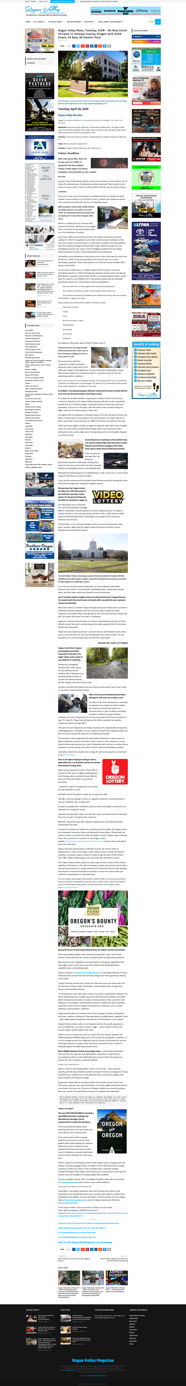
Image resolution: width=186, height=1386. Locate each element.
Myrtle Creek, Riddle (31, 451)
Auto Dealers (29, 330)
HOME (27, 22)
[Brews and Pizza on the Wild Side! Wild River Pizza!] (30, 303)
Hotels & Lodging (30, 369)
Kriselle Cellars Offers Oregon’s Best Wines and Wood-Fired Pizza (100, 1)
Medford (28, 448)
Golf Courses (29, 355)
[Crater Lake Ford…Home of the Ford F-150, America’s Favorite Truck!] (30, 275)
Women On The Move (32, 375)
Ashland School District (32, 418)
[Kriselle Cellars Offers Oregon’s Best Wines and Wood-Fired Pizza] (30, 315)
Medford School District (33, 415)
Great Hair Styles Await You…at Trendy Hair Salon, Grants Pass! (81, 1340)
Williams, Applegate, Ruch (33, 467)
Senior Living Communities (33, 389)
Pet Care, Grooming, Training (34, 378)
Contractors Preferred (32, 341)
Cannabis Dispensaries (32, 338)
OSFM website (69, 755)
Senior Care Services (31, 386)
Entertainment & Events (32, 344)
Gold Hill (28, 440)
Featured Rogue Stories (32, 349)
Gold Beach (28, 437)
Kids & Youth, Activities (32, 372)
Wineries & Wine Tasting (33, 407)
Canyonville (28, 426)
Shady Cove (29, 459)
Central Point (29, 432)
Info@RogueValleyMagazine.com (97, 1376)
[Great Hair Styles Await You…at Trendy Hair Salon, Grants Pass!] (66, 1340)
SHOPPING (88, 22)
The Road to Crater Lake (33, 399)
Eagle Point (28, 434)
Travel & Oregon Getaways (33, 401)
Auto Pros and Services (32, 333)
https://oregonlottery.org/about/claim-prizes (83, 841)
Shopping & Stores (31, 391)
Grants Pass (29, 442)
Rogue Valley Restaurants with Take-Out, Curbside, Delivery (81, 1228)
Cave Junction (29, 429)
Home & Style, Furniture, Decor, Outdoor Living (38, 366)
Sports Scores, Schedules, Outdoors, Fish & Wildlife (39, 395)
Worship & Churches (31, 412)
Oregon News (133, 1318)
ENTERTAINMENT (74, 22)
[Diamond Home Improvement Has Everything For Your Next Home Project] (66, 1318)
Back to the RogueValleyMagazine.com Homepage (85, 1242)
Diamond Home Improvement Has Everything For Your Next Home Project (81, 1317)
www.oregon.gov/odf (68, 1203)
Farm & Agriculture (31, 347)
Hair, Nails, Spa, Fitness (32, 358)
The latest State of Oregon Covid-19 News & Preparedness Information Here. (88, 1223)
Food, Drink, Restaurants (110, 22)
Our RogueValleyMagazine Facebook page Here (77, 1233)
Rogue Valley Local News (137, 1315)
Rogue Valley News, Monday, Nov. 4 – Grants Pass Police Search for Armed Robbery (115, 1290)
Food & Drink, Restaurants (33, 352)
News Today (133, 1321)
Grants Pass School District (34, 421)
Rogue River (29, 453)
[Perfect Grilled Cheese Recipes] (66, 1329)
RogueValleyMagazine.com (69, 1370)
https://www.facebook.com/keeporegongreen (83, 1213)
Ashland (27, 423)
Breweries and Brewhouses (33, 336)
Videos (27, 404)
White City (28, 462)
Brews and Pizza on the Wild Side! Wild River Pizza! (44, 302)
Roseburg (28, 456)
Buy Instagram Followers (33, 410)
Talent (131, 1344)
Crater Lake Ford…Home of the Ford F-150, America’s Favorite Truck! (45, 274)
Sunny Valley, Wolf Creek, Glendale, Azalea (38, 464)
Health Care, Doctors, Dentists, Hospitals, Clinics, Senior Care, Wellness (38, 361)
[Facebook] (151, 22)
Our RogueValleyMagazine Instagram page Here (77, 1237)
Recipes (27, 383)
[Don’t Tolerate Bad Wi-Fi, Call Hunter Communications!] (30, 263)
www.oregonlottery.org (70, 887)
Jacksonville (29, 445)
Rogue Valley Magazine (93, 1360)
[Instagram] (153, 22)
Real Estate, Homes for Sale (34, 380)
